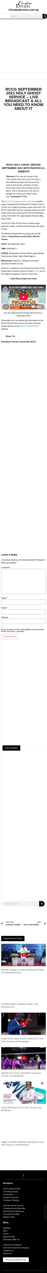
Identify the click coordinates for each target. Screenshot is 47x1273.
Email (4, 608)
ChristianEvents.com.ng (23, 9)
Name (4, 598)
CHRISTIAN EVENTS (29, 326)
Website (4, 617)
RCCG (33, 342)
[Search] (45, 16)
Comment (6, 568)
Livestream (25, 342)
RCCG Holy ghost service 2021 (18, 201)
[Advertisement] (23, 44)
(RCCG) (35, 271)
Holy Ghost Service (10, 342)
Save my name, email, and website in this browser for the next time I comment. (22, 630)
